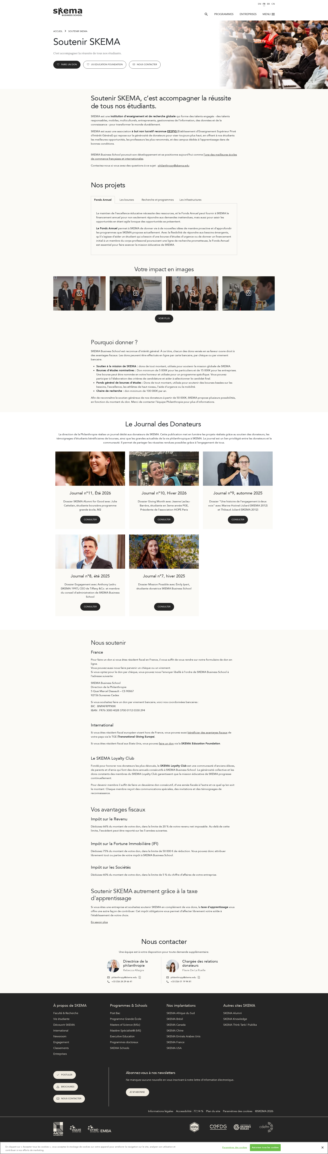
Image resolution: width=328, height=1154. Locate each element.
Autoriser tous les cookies (265, 1147)
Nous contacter (147, 64)
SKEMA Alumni (232, 1013)
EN (259, 3)
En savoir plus (99, 922)
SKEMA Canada (176, 1025)
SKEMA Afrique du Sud (181, 1013)
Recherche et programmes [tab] (158, 200)
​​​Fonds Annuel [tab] (103, 200)
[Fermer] (322, 1147)
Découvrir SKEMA (64, 1025)
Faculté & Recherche (65, 1013)
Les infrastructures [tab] (190, 200)
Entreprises (248, 14)
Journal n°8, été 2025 (90, 576)
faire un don (166, 743)
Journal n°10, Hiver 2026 (164, 493)
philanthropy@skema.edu (173, 165)
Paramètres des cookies (234, 1147)
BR (268, 3)
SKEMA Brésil (175, 1019)
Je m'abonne (137, 1092)
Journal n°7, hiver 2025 (164, 576)
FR (264, 3)
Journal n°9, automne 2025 (237, 493)
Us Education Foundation (107, 64)
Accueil (58, 31)
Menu (267, 14)
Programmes (224, 14)
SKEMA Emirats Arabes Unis (183, 1036)
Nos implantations (181, 1005)
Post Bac (115, 1013)
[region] (164, 1148)
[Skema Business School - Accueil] (68, 13)
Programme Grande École (125, 1019)
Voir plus (164, 318)
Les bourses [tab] (127, 200)
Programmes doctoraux (124, 1042)
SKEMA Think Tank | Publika (240, 1025)
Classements (61, 1048)
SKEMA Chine (175, 1031)
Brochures (67, 1086)
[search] (206, 14)
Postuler (66, 1074)
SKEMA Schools (119, 1048)
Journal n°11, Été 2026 (90, 493)
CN (273, 3)
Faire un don (69, 64)
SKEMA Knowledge (235, 1019)
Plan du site (213, 1111)
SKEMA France (175, 1042)
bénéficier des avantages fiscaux (207, 732)
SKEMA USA (174, 1048)
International (60, 1031)
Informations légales (160, 1111)
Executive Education (122, 1036)
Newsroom (59, 1036)
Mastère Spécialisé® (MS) (125, 1031)
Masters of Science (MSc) (125, 1025)
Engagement (61, 1042)
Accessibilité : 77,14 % (189, 1111)
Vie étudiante (61, 1019)
